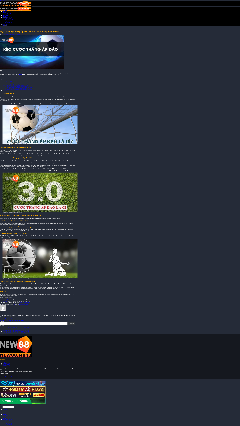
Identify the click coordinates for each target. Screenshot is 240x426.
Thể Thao (4, 10)
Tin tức (4, 16)
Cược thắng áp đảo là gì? (8, 81)
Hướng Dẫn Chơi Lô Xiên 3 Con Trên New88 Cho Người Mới (15, 332)
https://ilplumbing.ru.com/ (9, 376)
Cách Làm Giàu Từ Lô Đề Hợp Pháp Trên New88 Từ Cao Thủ (15, 329)
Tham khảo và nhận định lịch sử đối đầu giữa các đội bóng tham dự (19, 87)
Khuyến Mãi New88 (6, 13)
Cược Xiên (4, 301)
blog (0, 28)
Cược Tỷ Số (5, 299)
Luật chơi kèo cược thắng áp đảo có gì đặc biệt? (13, 84)
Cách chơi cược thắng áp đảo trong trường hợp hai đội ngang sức (19, 89)
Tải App (4, 12)
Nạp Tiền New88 (8, 21)
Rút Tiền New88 (8, 22)
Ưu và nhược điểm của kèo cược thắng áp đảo (12, 82)
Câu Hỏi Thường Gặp (7, 17)
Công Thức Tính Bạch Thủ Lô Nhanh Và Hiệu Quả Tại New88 (15, 331)
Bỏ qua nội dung (3, 0)
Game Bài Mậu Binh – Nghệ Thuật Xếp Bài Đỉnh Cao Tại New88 (13, 318)
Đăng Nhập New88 (9, 19)
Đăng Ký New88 (8, 18)
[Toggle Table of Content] (1, 79)
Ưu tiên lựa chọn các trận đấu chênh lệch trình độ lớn (17, 86)
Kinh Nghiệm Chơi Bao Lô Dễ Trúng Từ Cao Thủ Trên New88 (15, 327)
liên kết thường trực (23, 304)
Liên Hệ (4, 15)
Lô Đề (3, 11)
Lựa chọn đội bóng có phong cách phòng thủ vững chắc (17, 88)
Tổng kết (5, 90)
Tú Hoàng (19, 34)
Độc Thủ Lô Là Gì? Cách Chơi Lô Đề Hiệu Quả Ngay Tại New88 (15, 330)
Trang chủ (4, 7)
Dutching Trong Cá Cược (24, 302)
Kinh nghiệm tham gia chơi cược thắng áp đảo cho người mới (15, 85)
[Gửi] (3, 408)
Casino (4, 9)
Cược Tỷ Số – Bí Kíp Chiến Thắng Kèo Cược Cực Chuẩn (12, 320)
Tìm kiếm (2, 321)
